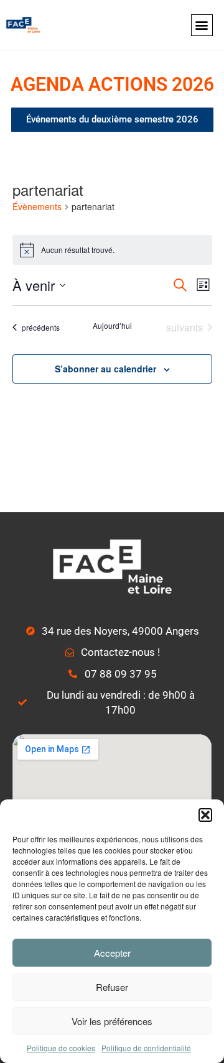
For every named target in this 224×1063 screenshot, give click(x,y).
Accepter (112, 952)
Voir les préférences (112, 1021)
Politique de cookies (61, 1047)
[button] (205, 815)
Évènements (37, 207)
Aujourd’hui (112, 326)
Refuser (112, 986)
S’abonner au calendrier (105, 368)
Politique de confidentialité (146, 1047)
